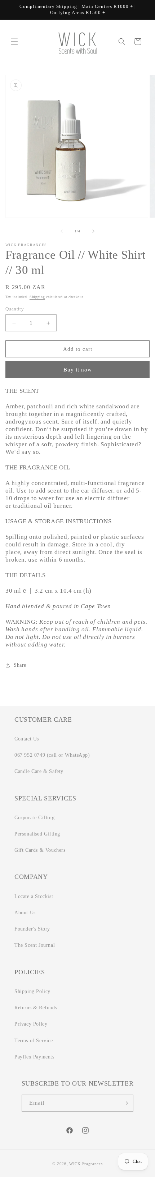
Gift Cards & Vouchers (40, 850)
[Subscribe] (125, 1103)
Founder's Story (32, 929)
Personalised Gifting (37, 834)
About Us (25, 912)
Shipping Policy (32, 991)
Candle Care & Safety (38, 771)
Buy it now (77, 370)
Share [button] (20, 665)
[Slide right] (93, 231)
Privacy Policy (30, 1024)
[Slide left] (62, 231)
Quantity (14, 309)
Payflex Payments (34, 1057)
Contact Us (26, 739)
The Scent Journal (34, 945)
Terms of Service (33, 1040)
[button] (14, 42)
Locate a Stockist (33, 896)
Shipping (37, 297)
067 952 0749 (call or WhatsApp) (52, 755)
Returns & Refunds (35, 1007)
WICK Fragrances (86, 1163)
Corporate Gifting (34, 817)
